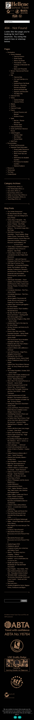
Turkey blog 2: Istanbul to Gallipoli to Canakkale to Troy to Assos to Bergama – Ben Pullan (18, 249)
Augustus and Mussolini (21, 91)
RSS (18, 186)
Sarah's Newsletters (13, 197)
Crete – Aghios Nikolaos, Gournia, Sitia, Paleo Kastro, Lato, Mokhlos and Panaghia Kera (18, 490)
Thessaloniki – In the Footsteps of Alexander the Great (22, 65)
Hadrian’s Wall (18, 135)
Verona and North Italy (20, 89)
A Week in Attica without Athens (17, 505)
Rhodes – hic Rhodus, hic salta (17, 476)
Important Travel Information (19, 147)
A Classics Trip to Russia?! (15, 529)
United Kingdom (15, 133)
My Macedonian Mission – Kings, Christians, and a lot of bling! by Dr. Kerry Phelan (18, 215)
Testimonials (11, 170)
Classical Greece (19, 56)
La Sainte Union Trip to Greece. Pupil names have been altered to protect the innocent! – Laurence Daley (18, 420)
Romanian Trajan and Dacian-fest (17, 511)
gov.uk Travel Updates (20, 151)
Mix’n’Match (17, 137)
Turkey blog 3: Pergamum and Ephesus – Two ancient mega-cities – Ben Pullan (19, 228)
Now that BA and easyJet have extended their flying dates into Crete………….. (17, 515)
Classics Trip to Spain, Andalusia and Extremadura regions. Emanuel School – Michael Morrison (18, 377)
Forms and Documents (17, 145)
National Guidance (19, 166)
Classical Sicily (15, 95)
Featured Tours (12, 186)
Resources (11, 168)
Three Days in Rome (14, 478)
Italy (12, 75)
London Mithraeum (13, 484)
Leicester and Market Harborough (17, 519)
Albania (13, 104)
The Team (10, 172)
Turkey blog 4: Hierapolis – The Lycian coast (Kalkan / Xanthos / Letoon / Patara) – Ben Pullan (17, 222)
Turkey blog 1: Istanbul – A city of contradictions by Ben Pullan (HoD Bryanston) (18, 255)
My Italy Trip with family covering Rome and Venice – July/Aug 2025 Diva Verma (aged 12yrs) (18, 315)
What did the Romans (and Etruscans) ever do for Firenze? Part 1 (18, 534)
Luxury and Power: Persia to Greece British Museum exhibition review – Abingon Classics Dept (18, 410)
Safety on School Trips (14, 195)
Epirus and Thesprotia (20, 69)
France (13, 110)
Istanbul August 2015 (14, 544)
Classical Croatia (16, 108)
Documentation (12, 143)
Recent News (12, 193)
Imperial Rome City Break (21, 83)
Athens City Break (19, 60)
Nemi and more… (13, 583)
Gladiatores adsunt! (13, 546)
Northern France (19, 116)
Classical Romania (16, 126)
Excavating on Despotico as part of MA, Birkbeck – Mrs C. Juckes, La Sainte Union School (18, 441)
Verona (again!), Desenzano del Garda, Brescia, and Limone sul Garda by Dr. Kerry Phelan (17, 300)
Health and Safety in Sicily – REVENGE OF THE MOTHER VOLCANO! (17, 565)
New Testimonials (13, 188)
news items (11, 191)
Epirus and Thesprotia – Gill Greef (18, 432)
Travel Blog (11, 199)
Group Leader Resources (21, 149)
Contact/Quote (12, 174)
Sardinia (13, 106)
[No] (32, 713)
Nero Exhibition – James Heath (17, 461)
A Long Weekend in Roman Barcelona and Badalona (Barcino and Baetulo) (17, 500)
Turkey (13, 98)
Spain (12, 118)
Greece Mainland (16, 54)
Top (29, 178)
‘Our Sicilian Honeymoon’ (15, 211)
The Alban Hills (18, 93)
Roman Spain (18, 124)
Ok (15, 717)
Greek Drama (18, 58)
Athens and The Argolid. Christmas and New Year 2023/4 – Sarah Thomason (18, 391)
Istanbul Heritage (19, 100)
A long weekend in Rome (15, 486)
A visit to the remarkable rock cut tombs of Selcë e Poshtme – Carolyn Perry (18, 449)
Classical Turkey (19, 102)
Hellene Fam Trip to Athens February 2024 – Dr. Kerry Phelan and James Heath (18, 366)
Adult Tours (14, 141)
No (19, 717)
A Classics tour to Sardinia (15, 556)
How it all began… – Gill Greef (16, 445)
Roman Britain (18, 139)
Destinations (11, 52)
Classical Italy (18, 77)
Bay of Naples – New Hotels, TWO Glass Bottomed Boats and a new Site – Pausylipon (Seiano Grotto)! (18, 571)
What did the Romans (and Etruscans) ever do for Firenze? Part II (18, 540)
